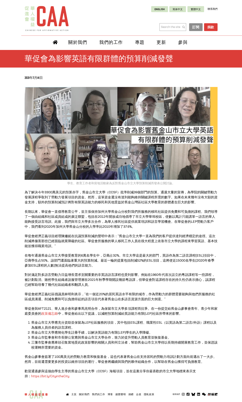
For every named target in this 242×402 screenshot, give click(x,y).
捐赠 (131, 394)
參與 (183, 42)
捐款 (210, 27)
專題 (140, 42)
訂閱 (195, 27)
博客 (110, 394)
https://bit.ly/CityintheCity (50, 376)
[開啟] (204, 394)
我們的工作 (111, 42)
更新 (161, 42)
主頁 (74, 394)
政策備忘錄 (49, 314)
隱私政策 (149, 394)
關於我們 (77, 42)
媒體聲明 (120, 394)
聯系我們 (213, 9)
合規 (138, 394)
